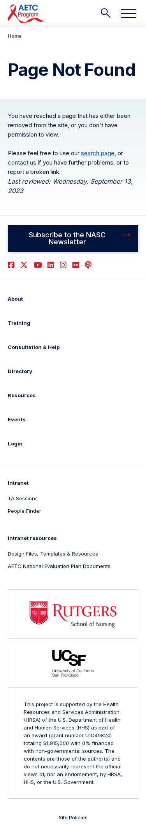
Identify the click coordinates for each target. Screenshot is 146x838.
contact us (22, 162)
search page (97, 153)
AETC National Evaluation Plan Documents (59, 566)
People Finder (24, 511)
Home (15, 36)
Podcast (88, 265)
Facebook (11, 265)
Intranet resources (32, 538)
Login (15, 443)
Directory (20, 371)
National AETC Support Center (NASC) (26, 13)
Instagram (63, 265)
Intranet (18, 483)
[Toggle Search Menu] (105, 13)
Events (17, 419)
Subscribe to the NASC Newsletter (67, 238)
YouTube (37, 265)
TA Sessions (23, 498)
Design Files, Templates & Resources (53, 553)
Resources (22, 395)
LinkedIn (50, 265)
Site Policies (73, 817)
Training (19, 323)
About (15, 299)
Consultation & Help (34, 347)
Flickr (75, 265)
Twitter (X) (24, 265)
